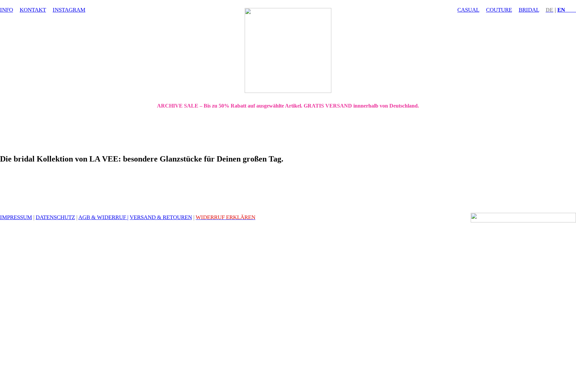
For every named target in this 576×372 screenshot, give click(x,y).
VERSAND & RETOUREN (161, 217)
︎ (566, 9)
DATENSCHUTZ (55, 217)
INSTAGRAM (69, 9)
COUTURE (499, 9)
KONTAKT (33, 9)
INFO (6, 9)
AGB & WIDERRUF (102, 217)
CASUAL (468, 9)
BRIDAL (529, 9)
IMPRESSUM (16, 217)
